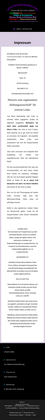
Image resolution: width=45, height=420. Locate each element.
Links (34, 415)
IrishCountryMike (11, 408)
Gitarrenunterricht (15, 413)
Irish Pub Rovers (19, 406)
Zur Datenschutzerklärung (14, 364)
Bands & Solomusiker (22, 404)
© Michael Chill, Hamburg (14, 389)
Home (22, 402)
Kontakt (28, 415)
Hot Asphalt (8, 406)
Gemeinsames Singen (16, 415)
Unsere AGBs (9, 352)
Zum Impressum (10, 377)
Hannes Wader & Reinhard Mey (29, 408)
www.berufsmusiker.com (16, 57)
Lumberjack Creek (33, 406)
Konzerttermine (29, 413)
